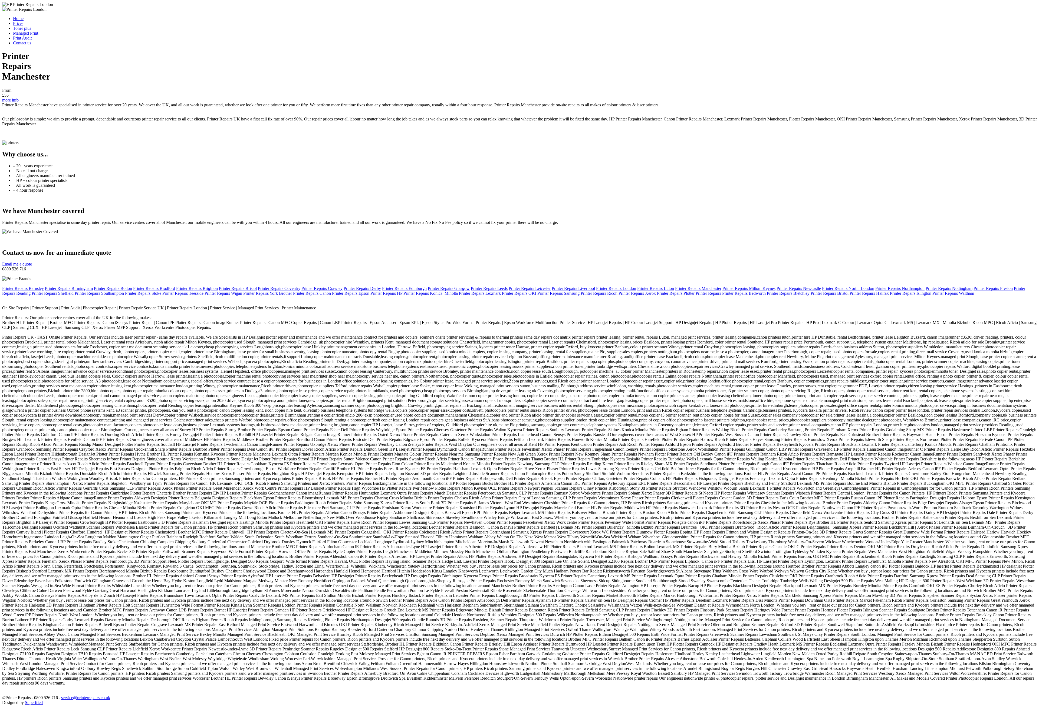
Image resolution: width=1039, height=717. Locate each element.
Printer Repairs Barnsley (23, 288)
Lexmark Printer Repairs (506, 293)
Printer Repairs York (260, 293)
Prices (18, 23)
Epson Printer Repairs (377, 293)
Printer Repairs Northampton (900, 288)
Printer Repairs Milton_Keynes (748, 288)
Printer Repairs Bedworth (744, 293)
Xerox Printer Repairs (663, 293)
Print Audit (22, 38)
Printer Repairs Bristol (238, 288)
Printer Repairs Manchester (698, 288)
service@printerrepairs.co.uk (85, 697)
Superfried (34, 702)
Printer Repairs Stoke (143, 293)
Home (18, 18)
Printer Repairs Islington (910, 293)
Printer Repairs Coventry (279, 288)
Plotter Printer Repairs (702, 293)
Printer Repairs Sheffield (53, 293)
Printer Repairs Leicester (530, 288)
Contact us (22, 43)
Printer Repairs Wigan (223, 293)
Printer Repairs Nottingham (949, 288)
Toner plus (22, 28)
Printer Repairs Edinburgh (404, 288)
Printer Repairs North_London (848, 288)
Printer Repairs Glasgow (449, 288)
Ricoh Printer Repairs (625, 293)
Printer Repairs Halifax (869, 293)
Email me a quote (17, 264)
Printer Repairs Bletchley (788, 293)
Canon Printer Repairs (338, 293)
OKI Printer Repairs (545, 293)
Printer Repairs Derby (362, 288)
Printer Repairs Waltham (953, 293)
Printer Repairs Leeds (489, 288)
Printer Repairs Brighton (197, 288)
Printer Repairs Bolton (113, 288)
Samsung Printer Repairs (585, 293)
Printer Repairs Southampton (99, 293)
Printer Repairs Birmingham (69, 288)
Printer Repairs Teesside (182, 293)
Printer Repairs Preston (993, 288)
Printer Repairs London (616, 288)
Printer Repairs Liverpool (573, 288)
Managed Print (25, 33)
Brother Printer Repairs (298, 293)
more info (10, 100)
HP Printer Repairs (413, 293)
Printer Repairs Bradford (154, 288)
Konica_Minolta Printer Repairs (457, 293)
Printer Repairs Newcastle (799, 288)
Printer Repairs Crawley (322, 288)
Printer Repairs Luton (655, 288)
